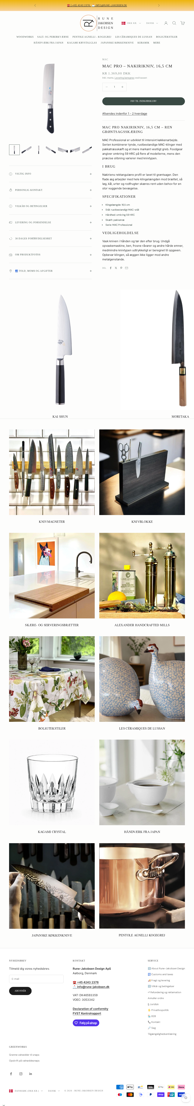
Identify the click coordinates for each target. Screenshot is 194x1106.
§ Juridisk (153, 1004)
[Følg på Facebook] (11, 1074)
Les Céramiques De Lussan (133, 37)
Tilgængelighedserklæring (162, 1034)
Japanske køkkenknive (117, 42)
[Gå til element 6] (75, 149)
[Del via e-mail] (126, 267)
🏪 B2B (152, 1016)
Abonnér (20, 991)
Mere (156, 42)
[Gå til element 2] (26, 149)
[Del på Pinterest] (121, 267)
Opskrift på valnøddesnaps (24, 1060)
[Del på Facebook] (110, 267)
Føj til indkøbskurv (144, 101)
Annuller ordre (156, 998)
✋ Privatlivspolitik (158, 1010)
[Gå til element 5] (63, 149)
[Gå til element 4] (50, 149)
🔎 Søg (152, 1028)
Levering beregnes (124, 77)
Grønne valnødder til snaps (24, 1054)
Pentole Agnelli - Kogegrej (92, 37)
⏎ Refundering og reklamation (164, 992)
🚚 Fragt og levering (159, 980)
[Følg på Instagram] (21, 1074)
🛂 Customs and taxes (160, 974)
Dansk (150, 23)
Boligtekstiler (167, 37)
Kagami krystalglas (82, 42)
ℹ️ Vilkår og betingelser (161, 986)
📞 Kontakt (154, 1022)
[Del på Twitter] (115, 267)
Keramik (144, 42)
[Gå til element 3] (38, 149)
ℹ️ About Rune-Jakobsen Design (166, 968)
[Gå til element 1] (14, 149)
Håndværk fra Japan (48, 42)
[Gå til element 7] (87, 149)
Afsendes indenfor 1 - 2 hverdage (124, 113)
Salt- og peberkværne (53, 37)
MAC (105, 59)
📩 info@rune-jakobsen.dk (109, 5)
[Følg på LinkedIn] (31, 1074)
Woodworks (25, 37)
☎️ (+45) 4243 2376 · (79, 5)
